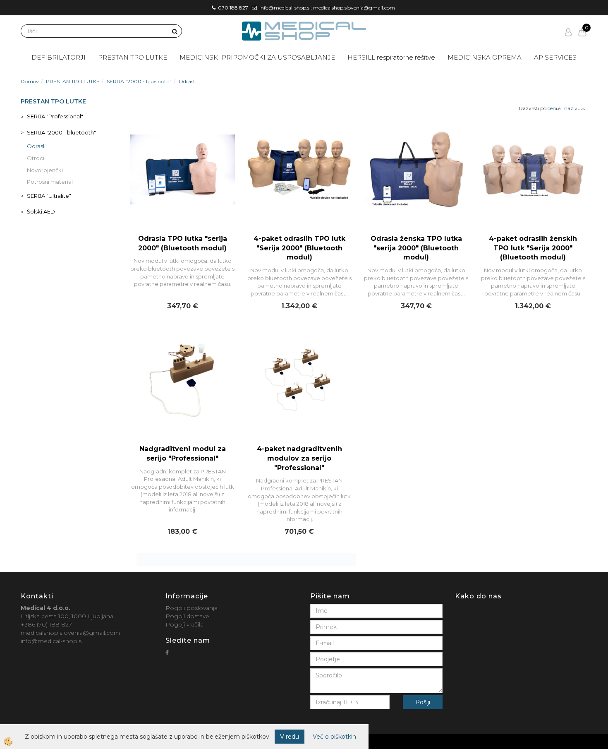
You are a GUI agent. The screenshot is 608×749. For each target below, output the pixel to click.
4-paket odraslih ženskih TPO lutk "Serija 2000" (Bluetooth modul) (533, 248)
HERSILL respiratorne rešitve (391, 57)
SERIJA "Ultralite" (49, 195)
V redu (289, 736)
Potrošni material (50, 181)
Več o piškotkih (334, 736)
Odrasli (187, 81)
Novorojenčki (45, 170)
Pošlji (422, 702)
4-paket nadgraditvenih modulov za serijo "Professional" (299, 458)
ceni (552, 108)
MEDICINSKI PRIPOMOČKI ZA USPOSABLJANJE (257, 57)
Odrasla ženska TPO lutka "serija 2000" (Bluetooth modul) (416, 248)
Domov (30, 81)
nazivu (572, 108)
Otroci (35, 158)
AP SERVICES (555, 57)
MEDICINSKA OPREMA (485, 57)
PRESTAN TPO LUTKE (132, 57)
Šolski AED (41, 211)
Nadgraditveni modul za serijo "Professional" (182, 453)
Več (182, 184)
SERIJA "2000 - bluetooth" (139, 81)
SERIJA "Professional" (55, 116)
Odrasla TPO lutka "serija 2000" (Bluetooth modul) (182, 243)
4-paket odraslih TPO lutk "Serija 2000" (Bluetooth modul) (299, 248)
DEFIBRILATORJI (58, 57)
